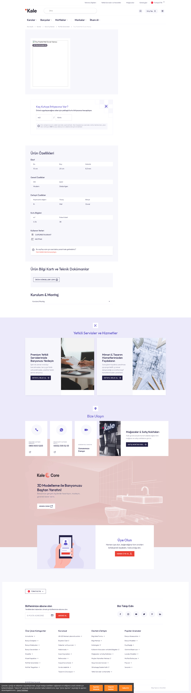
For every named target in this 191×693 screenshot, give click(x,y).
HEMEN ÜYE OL (123, 554)
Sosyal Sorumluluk (64, 663)
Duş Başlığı (128, 645)
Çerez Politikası (22, 690)
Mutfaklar (60, 20)
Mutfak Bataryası (131, 658)
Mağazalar (130, 3)
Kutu (59, 117)
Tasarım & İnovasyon (65, 672)
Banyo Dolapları (31, 641)
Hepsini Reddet (111, 688)
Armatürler (29, 636)
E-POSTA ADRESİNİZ (35, 615)
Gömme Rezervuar (131, 650)
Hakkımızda (62, 650)
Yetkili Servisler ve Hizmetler (111, 3)
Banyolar (45, 20)
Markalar (80, 20)
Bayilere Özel (62, 641)
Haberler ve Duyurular (66, 645)
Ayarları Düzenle (96, 688)
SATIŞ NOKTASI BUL (136, 444)
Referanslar (62, 658)
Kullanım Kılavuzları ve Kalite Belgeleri (105, 650)
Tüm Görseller (41, 45)
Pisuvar (127, 663)
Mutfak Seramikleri (64, 26)
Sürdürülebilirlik (63, 667)
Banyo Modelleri (130, 641)
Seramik (128, 667)
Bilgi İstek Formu (97, 636)
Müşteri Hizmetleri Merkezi (100, 658)
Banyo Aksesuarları (131, 636)
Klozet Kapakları (31, 658)
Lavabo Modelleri (131, 654)
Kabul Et (125, 688)
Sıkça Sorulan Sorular (99, 663)
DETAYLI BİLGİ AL (39, 378)
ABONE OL (62, 616)
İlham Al (94, 20)
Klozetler (28, 654)
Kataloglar (143, 3)
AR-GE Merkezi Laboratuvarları (69, 636)
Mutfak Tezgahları (31, 667)
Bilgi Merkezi (96, 641)
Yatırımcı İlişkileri (90, 3)
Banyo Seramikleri (31, 650)
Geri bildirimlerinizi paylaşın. (46, 252)
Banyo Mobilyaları (31, 645)
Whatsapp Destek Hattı (100, 667)
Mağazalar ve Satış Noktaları (102, 654)
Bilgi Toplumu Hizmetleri (158, 688)
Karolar (31, 20)
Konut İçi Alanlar (50, 26)
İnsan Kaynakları (64, 654)
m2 (39, 117)
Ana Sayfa (30, 26)
